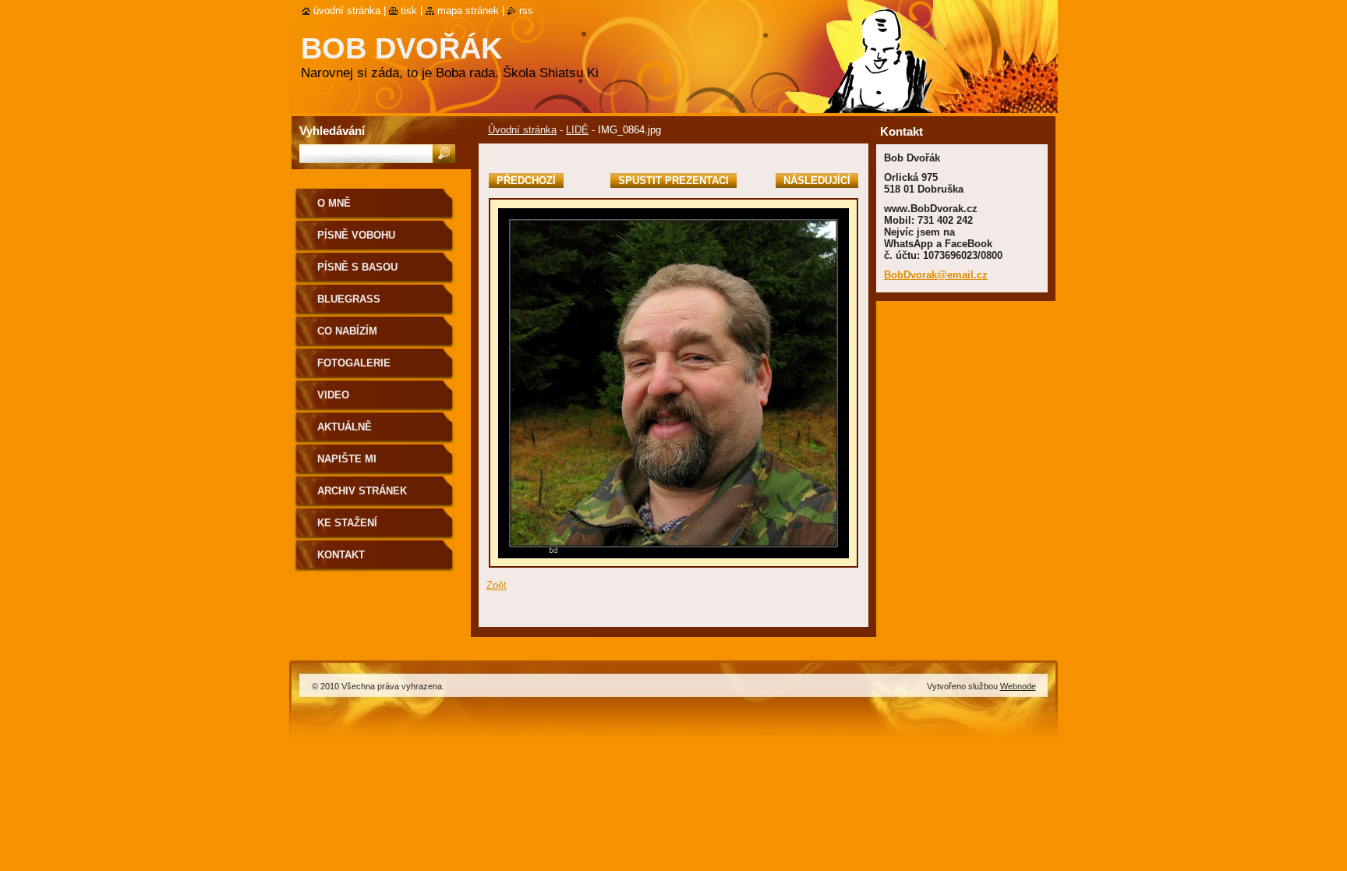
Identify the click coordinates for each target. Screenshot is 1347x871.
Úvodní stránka (522, 130)
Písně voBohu (356, 235)
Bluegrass (348, 299)
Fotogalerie (354, 363)
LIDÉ (577, 130)
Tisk (409, 10)
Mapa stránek (468, 10)
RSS (526, 10)
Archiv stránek (362, 491)
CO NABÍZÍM (347, 331)
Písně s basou (357, 267)
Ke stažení (347, 523)
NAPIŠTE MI (347, 459)
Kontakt (341, 555)
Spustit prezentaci (673, 180)
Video (333, 395)
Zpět (496, 585)
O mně (334, 203)
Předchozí (526, 180)
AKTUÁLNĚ (344, 427)
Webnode (1018, 686)
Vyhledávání (332, 130)
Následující (816, 180)
